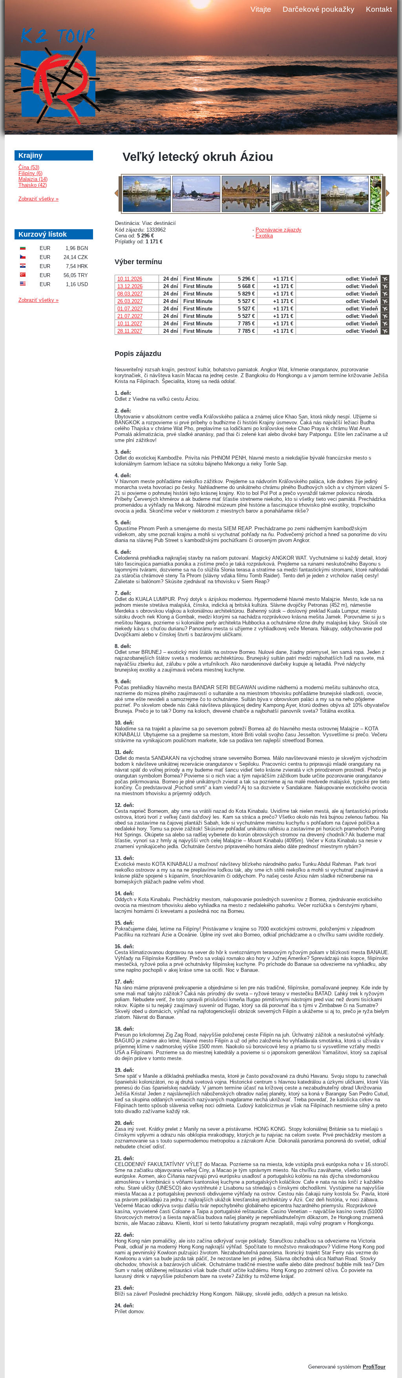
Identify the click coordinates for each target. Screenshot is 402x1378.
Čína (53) (28, 167)
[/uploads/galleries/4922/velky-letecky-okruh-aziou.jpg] (147, 210)
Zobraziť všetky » (38, 199)
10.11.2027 (129, 324)
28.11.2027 (129, 331)
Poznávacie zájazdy (279, 230)
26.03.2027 (130, 301)
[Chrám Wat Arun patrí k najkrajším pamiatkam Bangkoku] (196, 210)
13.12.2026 (130, 286)
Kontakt (379, 9)
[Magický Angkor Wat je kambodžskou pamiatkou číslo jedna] (246, 210)
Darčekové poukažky (318, 9)
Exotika (264, 236)
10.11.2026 (129, 279)
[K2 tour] (57, 77)
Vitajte (260, 9)
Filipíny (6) (30, 173)
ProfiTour (374, 1367)
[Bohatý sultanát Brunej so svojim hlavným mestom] (345, 210)
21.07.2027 (130, 316)
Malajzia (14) (33, 179)
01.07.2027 (130, 309)
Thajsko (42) (32, 185)
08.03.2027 (130, 294)
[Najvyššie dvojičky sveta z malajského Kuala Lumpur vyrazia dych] (295, 210)
